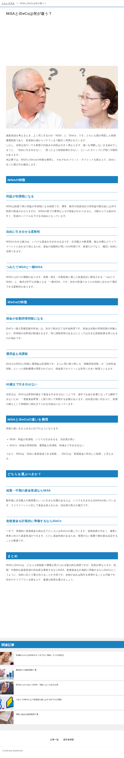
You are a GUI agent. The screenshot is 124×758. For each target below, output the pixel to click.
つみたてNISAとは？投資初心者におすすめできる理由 (39, 700)
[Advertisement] (62, 42)
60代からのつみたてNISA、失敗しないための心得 (37, 685)
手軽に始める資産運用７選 (27, 714)
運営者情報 (68, 739)
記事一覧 (54, 739)
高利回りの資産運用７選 (26, 670)
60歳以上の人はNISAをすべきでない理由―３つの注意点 (40, 655)
